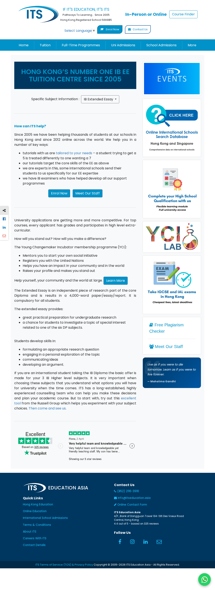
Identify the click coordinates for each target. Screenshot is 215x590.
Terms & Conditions (37, 525)
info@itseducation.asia (134, 498)
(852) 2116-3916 (127, 491)
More (192, 45)
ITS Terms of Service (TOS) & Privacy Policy (64, 564)
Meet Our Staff (87, 193)
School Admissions (161, 45)
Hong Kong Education (38, 504)
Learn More (115, 280)
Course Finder (183, 14)
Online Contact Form (132, 505)
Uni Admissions (123, 45)
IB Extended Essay (99, 99)
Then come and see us (47, 408)
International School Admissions (45, 518)
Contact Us (140, 29)
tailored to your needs (74, 153)
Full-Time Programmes (81, 45)
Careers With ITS (34, 538)
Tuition (45, 45)
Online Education (35, 511)
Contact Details (34, 545)
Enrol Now (112, 29)
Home (24, 45)
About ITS (29, 532)
